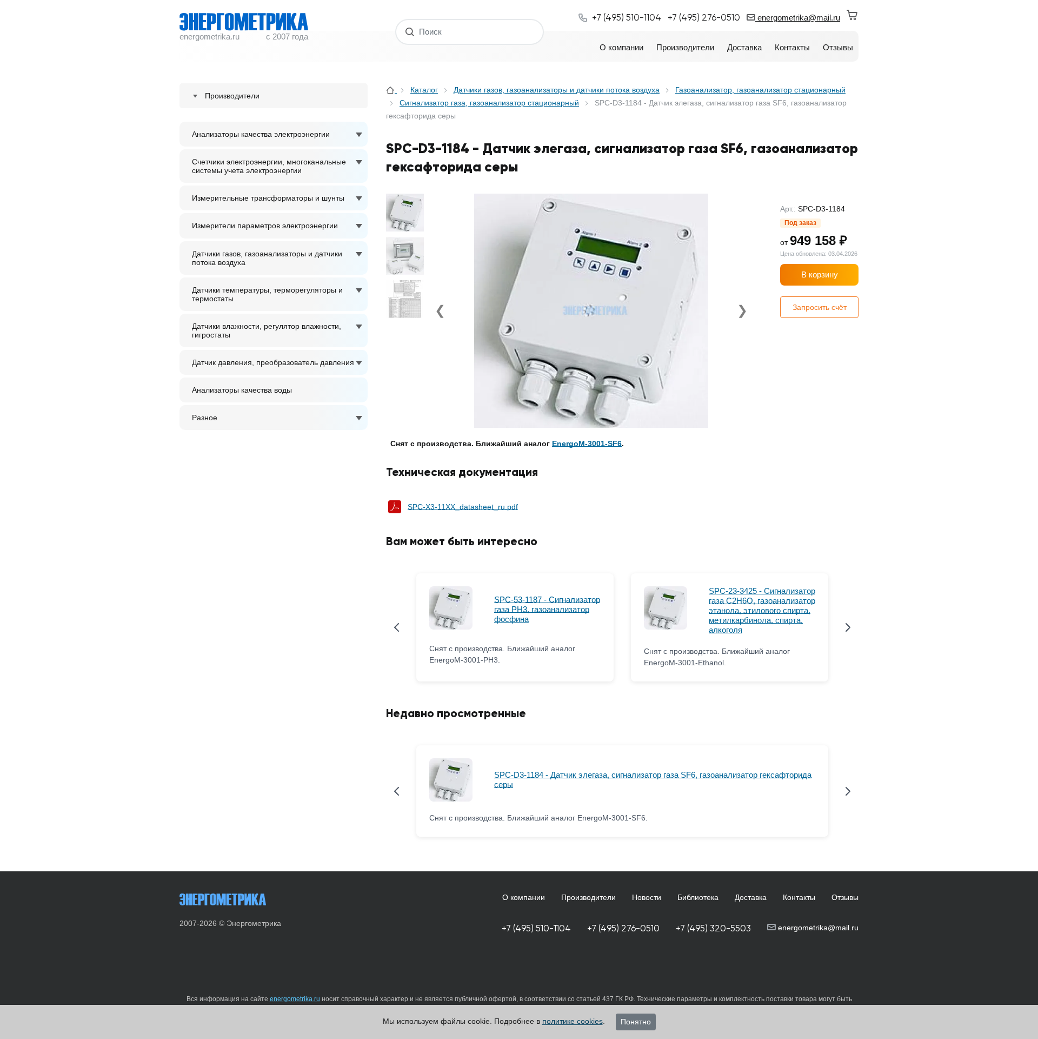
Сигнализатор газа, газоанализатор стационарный (489, 102)
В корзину (819, 274)
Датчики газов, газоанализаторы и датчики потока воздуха (267, 258)
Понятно (636, 1021)
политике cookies (572, 1021)
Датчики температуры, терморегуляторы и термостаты (267, 294)
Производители (588, 897)
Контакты (799, 897)
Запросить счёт (820, 307)
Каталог (424, 89)
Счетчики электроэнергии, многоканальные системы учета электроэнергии (269, 166)
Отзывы (845, 897)
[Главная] (391, 89)
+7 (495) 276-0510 (623, 928)
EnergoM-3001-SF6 (587, 443)
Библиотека (697, 897)
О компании (523, 897)
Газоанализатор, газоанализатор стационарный (760, 89)
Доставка (751, 897)
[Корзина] (853, 15)
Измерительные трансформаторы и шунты (268, 198)
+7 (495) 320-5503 (713, 928)
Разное (204, 417)
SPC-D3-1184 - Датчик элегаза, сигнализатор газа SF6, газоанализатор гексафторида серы (652, 779)
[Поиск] (410, 31)
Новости (646, 897)
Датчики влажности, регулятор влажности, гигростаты (266, 330)
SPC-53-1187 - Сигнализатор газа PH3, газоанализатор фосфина (547, 609)
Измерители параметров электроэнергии (265, 225)
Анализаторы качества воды (242, 390)
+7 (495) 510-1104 (536, 928)
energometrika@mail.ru (797, 17)
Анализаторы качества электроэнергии (261, 134)
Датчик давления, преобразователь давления (273, 362)
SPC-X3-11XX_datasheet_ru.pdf (463, 506)
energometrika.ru (295, 999)
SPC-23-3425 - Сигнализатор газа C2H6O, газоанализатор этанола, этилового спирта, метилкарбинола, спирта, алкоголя (762, 610)
